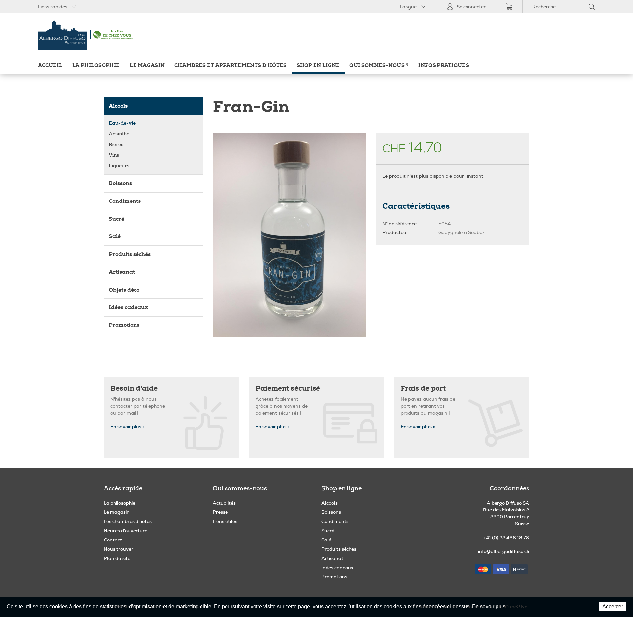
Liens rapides (52, 7)
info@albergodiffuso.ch (503, 551)
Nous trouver (118, 549)
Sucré (116, 218)
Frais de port (423, 388)
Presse (220, 512)
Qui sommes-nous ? (378, 65)
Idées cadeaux (128, 307)
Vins (114, 155)
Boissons (120, 183)
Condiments (125, 201)
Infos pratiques (443, 65)
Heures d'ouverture (125, 531)
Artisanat (122, 271)
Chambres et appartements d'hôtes (230, 65)
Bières (116, 144)
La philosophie (96, 65)
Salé (115, 236)
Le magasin (147, 65)
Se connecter (471, 7)
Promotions (124, 325)
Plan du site (117, 558)
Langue (408, 7)
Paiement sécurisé (288, 388)
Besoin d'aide (134, 388)
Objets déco (124, 289)
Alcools (118, 105)
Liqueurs (119, 166)
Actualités (224, 503)
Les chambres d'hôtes (128, 521)
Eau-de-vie (122, 123)
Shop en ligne (318, 65)
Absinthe (119, 134)
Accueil (50, 65)
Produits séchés (130, 254)
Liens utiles (225, 521)
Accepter (612, 606)
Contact (113, 540)
